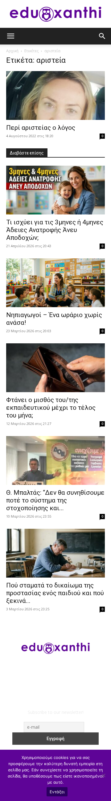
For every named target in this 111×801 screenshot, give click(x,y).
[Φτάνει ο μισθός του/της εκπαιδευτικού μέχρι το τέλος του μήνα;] (55, 367)
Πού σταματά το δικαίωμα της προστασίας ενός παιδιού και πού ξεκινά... (55, 593)
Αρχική (12, 50)
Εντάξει (57, 791)
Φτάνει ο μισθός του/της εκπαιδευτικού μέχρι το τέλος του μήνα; (51, 407)
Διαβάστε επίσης (27, 152)
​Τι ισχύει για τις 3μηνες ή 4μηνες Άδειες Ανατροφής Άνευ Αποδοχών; (54, 229)
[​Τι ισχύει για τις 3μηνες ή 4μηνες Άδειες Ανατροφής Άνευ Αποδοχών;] (55, 190)
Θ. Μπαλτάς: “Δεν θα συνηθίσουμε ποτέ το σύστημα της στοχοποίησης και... (55, 500)
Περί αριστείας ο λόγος (40, 127)
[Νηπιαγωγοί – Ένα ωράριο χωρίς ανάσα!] (55, 282)
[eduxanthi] (55, 14)
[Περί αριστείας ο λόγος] (55, 95)
